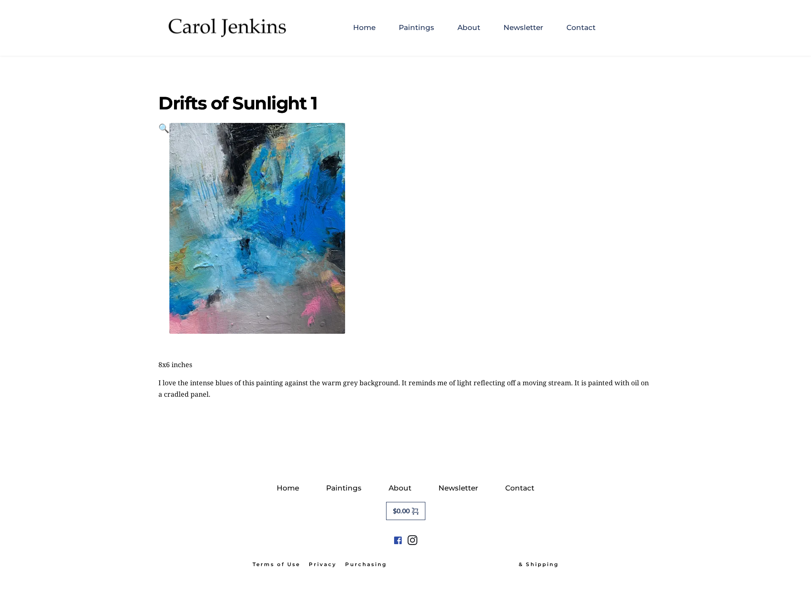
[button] (163, 228)
